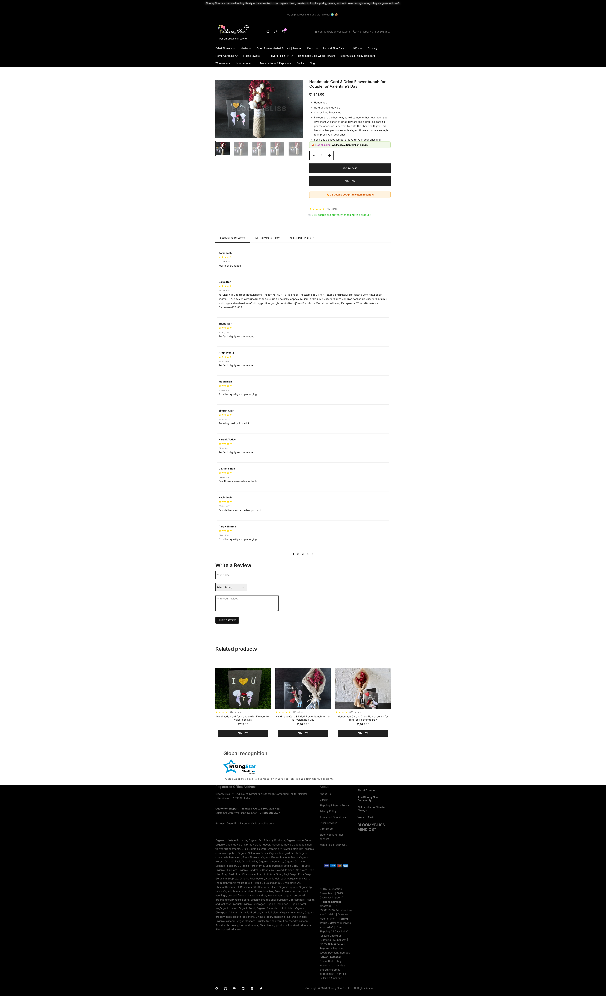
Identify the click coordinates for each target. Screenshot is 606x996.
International (243, 63)
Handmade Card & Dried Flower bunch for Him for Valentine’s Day (363, 718)
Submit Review (227, 620)
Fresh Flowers (251, 55)
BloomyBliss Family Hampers (357, 55)
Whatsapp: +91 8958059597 (373, 31)
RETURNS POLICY (267, 238)
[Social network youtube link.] (234, 988)
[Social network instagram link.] (225, 988)
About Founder (366, 790)
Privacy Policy (328, 811)
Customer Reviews (232, 238)
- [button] (313, 155)
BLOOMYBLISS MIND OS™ (371, 827)
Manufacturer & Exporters (275, 63)
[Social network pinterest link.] (252, 988)
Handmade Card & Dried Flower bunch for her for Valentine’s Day (303, 718)
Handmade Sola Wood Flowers (316, 55)
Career (324, 799)
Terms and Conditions (333, 817)
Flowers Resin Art (278, 55)
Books (300, 63)
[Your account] (276, 32)
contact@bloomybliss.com (334, 31)
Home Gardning (224, 55)
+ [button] (329, 155)
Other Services (328, 822)
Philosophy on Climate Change (371, 809)
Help (331, 914)
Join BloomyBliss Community (367, 799)
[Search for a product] (268, 31)
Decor (311, 48)
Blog (312, 63)
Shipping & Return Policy (334, 805)
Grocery (372, 48)
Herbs (244, 48)
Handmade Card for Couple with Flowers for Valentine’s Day (243, 718)
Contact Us (326, 828)
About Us (325, 793)
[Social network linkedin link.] (243, 988)
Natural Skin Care (333, 48)
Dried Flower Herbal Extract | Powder (279, 48)
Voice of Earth (365, 817)
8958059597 (327, 910)
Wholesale (221, 63)
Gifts (356, 48)
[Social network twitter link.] (261, 988)
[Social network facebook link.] (216, 988)
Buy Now (350, 181)
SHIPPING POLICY (302, 238)
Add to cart (350, 168)
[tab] (232, 238)
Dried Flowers (223, 48)
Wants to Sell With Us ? (333, 844)
